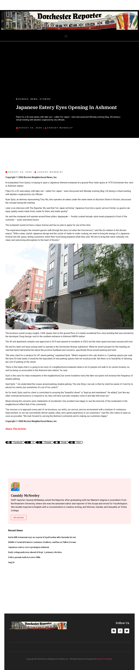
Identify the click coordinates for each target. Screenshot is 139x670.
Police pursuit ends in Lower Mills (24, 557)
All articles (18, 517)
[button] (66, 36)
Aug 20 (11, 562)
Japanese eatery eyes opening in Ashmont (28, 547)
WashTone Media (104, 659)
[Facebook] (113, 630)
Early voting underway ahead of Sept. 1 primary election (35, 552)
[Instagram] (120, 630)
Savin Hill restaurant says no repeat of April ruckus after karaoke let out (42, 537)
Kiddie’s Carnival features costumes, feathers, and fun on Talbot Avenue (42, 542)
